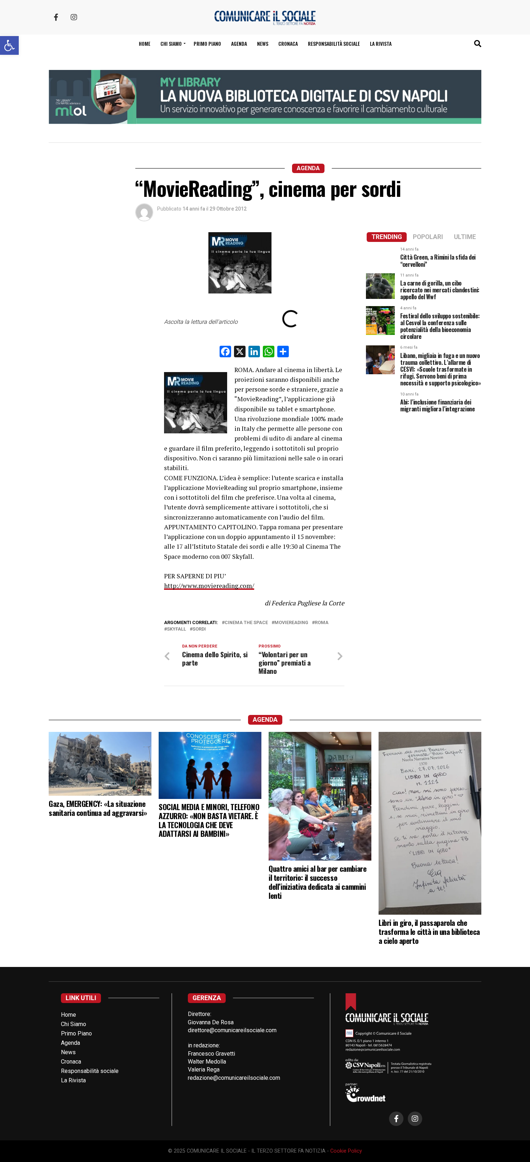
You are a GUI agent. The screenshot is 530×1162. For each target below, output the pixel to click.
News (262, 43)
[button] (9, 45)
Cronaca (288, 43)
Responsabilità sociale (334, 43)
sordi (199, 629)
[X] (240, 352)
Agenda (239, 43)
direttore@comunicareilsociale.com (232, 1030)
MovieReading (291, 622)
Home (144, 43)
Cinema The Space (246, 622)
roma (321, 622)
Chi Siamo (73, 1024)
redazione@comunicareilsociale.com (234, 1077)
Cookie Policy (346, 1151)
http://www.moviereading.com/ (209, 586)
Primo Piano (207, 43)
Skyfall (176, 629)
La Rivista (381, 43)
